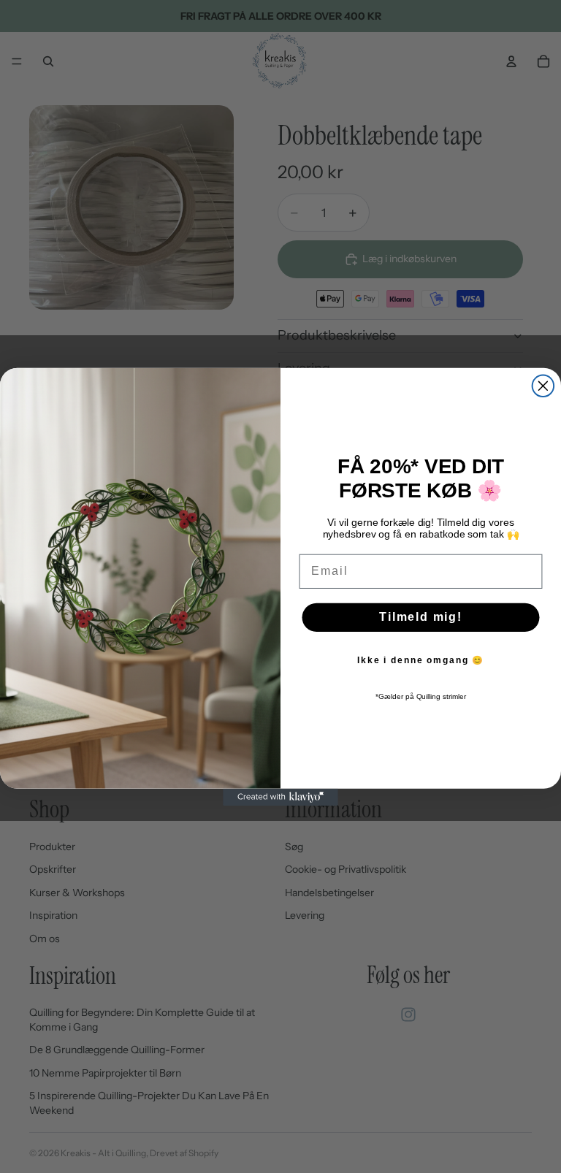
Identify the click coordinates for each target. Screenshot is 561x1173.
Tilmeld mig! (420, 617)
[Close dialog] (543, 386)
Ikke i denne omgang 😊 (420, 660)
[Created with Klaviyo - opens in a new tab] (280, 797)
